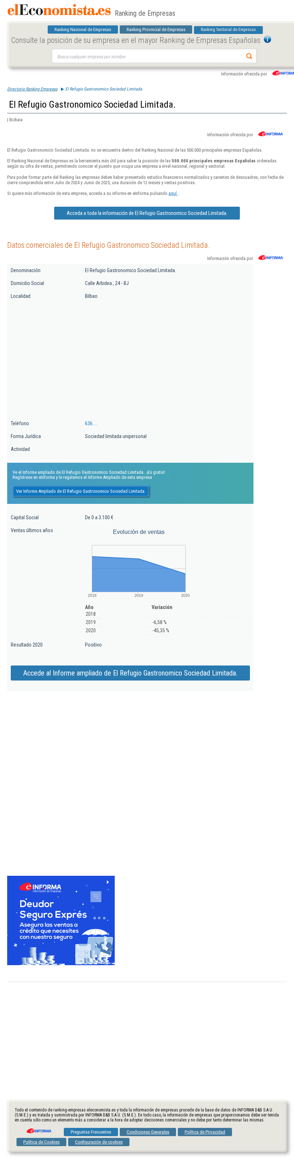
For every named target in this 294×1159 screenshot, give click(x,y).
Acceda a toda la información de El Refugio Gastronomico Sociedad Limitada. (147, 213)
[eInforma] (38, 1128)
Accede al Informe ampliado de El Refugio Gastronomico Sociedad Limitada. (130, 673)
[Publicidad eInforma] (61, 963)
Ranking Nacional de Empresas (82, 29)
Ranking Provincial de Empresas (156, 29)
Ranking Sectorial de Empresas (228, 29)
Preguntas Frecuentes (91, 1132)
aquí (173, 193)
